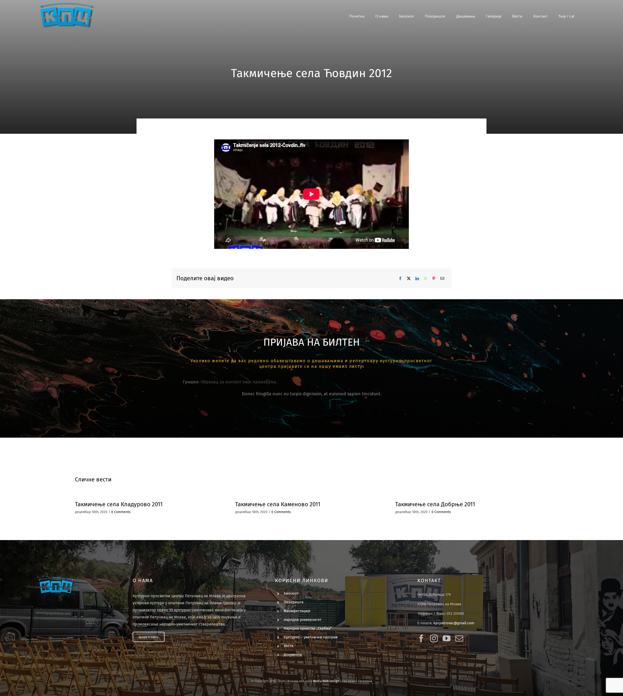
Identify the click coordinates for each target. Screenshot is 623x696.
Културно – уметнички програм (311, 637)
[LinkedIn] (417, 278)
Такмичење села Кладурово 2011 (119, 504)
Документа (293, 654)
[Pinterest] (434, 278)
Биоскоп (291, 593)
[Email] (442, 278)
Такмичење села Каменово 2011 (277, 504)
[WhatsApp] (425, 278)
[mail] (459, 638)
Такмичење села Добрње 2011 (435, 504)
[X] (408, 278)
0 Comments (121, 512)
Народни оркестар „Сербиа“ (308, 628)
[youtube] (446, 638)
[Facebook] (400, 278)
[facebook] (421, 638)
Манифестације (297, 611)
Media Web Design (326, 681)
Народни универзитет (302, 619)
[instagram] (434, 638)
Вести (288, 646)
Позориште (293, 602)
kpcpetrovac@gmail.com (453, 623)
